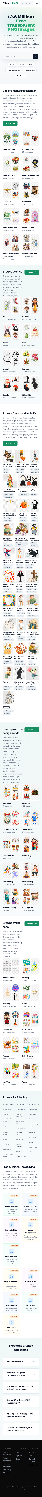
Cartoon (25, 317)
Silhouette (26, 395)
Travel (24, 1082)
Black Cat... (29, 565)
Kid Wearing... (21, 637)
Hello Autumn (19, 661)
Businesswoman (20, 567)
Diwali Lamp (7, 1149)
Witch (12, 64)
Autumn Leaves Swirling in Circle (8, 586)
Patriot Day (6, 1144)
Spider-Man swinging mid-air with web (8, 562)
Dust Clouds (31, 639)
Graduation (7, 1030)
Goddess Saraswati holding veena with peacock (8, 708)
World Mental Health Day (7, 1120)
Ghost (22, 64)
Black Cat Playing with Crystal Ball (30, 561)
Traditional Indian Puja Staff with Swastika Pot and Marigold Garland (22, 467)
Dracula (19, 589)
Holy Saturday (32, 589)
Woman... (34, 520)
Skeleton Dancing (6, 1133)
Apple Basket (33, 1137)
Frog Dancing (31, 689)
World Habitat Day (10, 149)
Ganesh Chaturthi (19, 1145)
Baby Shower (27, 1056)
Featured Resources (7, 1465)
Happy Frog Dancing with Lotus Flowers (31, 683)
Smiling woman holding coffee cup (34, 516)
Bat (30, 64)
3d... (5, 543)
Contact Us (33, 1465)
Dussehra (6, 201)
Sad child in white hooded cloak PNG (21, 635)
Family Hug (26, 856)
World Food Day (9, 175)
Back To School (9, 616)
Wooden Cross (31, 592)
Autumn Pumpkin (20, 664)
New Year (6, 1082)
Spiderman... (8, 565)
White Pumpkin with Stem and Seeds (8, 634)
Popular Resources (7, 1459)
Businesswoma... (20, 565)
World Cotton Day (29, 254)
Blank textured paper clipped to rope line (9, 515)
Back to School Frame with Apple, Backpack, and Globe (9, 611)
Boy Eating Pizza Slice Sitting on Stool (7, 540)
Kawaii (24, 343)
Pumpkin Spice (21, 1104)
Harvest (5, 1139)
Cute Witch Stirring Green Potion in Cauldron (8, 467)
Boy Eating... (8, 545)
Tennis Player (27, 829)
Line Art (6, 369)
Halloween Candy (13, 70)
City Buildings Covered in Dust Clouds (32, 634)
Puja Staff (19, 472)
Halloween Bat (8, 1104)
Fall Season (33, 1109)
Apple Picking (30, 70)
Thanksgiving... (24, 494)
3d (4, 317)
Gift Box (31, 1152)
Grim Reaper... (19, 686)
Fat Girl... (34, 518)
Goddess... (7, 713)
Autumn (6, 1056)
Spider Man (7, 567)
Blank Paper (7, 520)
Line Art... (7, 637)
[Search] (30, 3)
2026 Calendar (8, 978)
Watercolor (26, 369)
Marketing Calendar (7, 1471)
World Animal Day (10, 228)
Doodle (6, 395)
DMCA (31, 1456)
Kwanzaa (26, 803)
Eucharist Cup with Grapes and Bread (21, 540)
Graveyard (32, 1132)
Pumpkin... (23, 518)
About (31, 1452)
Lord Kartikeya (8, 497)
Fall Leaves (7, 592)
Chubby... (32, 664)
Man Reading (27, 882)
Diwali (31, 1119)
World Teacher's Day (30, 175)
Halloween (26, 201)
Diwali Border (20, 1151)
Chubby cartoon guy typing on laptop (32, 659)
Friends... (34, 494)
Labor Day (32, 1114)
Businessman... (35, 472)
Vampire (19, 592)
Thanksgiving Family (33, 1125)
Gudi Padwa (20, 469)
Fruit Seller (7, 803)
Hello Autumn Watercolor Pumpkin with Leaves (19, 659)
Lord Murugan (8, 494)
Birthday (25, 978)
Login (18, 1452)
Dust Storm (31, 637)
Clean (10, 3)
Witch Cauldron (34, 1104)
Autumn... (7, 589)
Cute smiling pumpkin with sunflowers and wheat (7, 659)
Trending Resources (7, 1453)
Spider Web (7, 1109)
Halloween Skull (19, 1133)
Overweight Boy (33, 616)
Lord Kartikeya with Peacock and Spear (9, 491)
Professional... (35, 469)
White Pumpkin (8, 639)
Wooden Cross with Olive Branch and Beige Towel (32, 586)
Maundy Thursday (19, 543)
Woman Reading (9, 908)
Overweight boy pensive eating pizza (32, 610)
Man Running (8, 882)
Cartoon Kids (8, 856)
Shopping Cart (21, 1156)
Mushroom (21, 76)
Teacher (5, 1114)
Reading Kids (27, 908)
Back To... (7, 613)
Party (24, 1004)
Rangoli (5, 1126)
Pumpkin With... (6, 662)
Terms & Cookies (32, 1460)
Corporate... (21, 613)
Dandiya (31, 1142)
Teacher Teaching (19, 1115)
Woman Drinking (33, 546)
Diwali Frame (33, 1147)
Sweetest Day (28, 228)
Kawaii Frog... (31, 686)
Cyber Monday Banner (8, 1155)
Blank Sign (7, 518)
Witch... (6, 469)
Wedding (6, 1004)
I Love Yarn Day (28, 149)
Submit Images (18, 1460)
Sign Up (19, 1456)
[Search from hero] (35, 56)
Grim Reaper (18, 689)
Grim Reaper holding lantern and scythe (18, 684)
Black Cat (29, 567)
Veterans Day (20, 1128)
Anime (5, 343)
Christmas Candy (10, 829)
